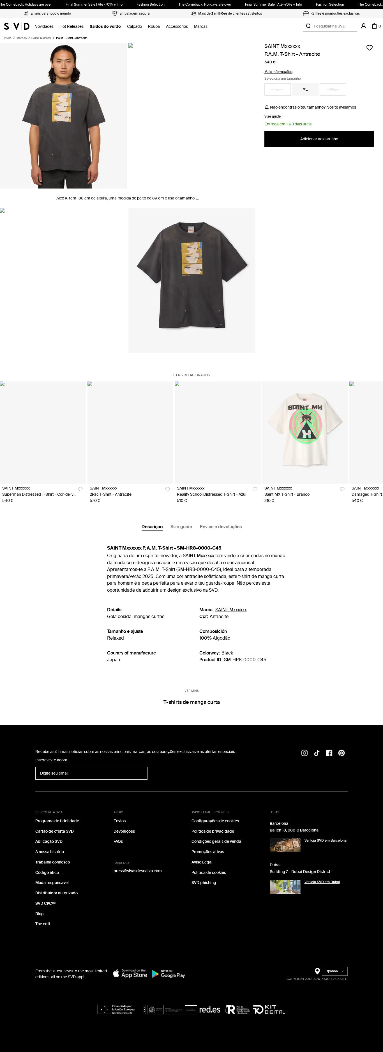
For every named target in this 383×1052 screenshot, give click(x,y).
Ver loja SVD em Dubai (322, 882)
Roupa (154, 26)
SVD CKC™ (45, 903)
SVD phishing (204, 882)
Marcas (200, 26)
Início (7, 38)
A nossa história (49, 851)
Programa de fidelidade (57, 821)
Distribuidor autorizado (56, 893)
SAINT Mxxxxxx (41, 38)
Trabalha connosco (52, 862)
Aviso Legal (202, 862)
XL (305, 89)
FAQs (118, 841)
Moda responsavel (52, 882)
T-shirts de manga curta (191, 702)
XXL (333, 89)
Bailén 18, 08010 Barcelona (294, 830)
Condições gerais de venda (216, 841)
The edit (42, 924)
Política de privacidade (213, 831)
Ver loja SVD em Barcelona (325, 840)
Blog (39, 913)
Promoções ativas (208, 851)
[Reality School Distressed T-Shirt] (218, 433)
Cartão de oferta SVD (54, 831)
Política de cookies (209, 872)
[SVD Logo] (16, 26)
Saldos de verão (105, 26)
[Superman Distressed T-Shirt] (43, 433)
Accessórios (177, 26)
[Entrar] (363, 26)
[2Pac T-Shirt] (130, 433)
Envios (120, 821)
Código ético (47, 872)
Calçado (134, 26)
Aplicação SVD (49, 841)
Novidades (44, 26)
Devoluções (124, 831)
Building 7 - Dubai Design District (300, 871)
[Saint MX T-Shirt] (305, 433)
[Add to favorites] (369, 47)
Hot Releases (71, 26)
